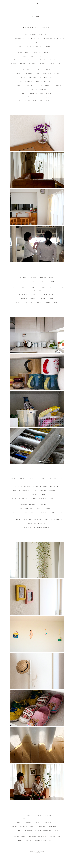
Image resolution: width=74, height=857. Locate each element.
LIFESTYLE (37, 9)
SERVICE (28, 9)
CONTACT (60, 9)
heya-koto (37, 4)
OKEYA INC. (39, 852)
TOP (12, 9)
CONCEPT (19, 9)
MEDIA (46, 9)
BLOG (52, 9)
